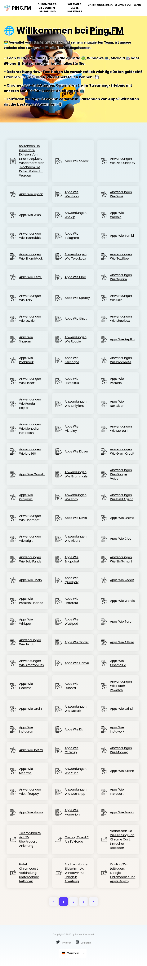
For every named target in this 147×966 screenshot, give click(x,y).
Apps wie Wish (30, 215)
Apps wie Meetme (26, 771)
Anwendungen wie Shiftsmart (121, 559)
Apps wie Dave (76, 518)
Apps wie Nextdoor (117, 403)
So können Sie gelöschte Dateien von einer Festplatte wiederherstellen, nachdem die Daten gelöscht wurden (31, 161)
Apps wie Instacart (117, 791)
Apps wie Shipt (76, 319)
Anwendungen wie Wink (121, 194)
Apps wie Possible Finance (31, 601)
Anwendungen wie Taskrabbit (30, 236)
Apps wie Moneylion (72, 812)
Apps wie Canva (77, 663)
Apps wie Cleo (120, 539)
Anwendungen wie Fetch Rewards (121, 686)
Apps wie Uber (75, 277)
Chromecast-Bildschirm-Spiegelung (48, 7)
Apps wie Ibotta (31, 750)
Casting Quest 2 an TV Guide (77, 839)
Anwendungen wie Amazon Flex (31, 663)
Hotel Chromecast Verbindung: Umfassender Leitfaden (29, 872)
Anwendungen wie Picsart (30, 381)
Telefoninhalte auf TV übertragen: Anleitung (30, 839)
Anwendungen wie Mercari (121, 428)
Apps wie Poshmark (26, 360)
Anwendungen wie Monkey (121, 750)
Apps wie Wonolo (117, 215)
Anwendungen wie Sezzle (30, 318)
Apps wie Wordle (122, 601)
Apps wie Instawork (117, 729)
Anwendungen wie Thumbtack (30, 256)
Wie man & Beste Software (74, 7)
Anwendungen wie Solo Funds (30, 559)
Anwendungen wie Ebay (76, 497)
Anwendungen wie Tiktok (30, 642)
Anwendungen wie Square (121, 277)
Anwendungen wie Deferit (76, 709)
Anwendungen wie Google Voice (121, 474)
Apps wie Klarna (31, 812)
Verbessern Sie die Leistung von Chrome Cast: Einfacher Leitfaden (122, 839)
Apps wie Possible (117, 381)
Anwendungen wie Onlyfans (76, 403)
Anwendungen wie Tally (30, 298)
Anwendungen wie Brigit (30, 538)
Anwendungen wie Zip (76, 215)
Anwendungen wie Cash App (76, 791)
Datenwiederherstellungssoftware (114, 5)
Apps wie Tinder (77, 642)
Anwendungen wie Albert (76, 538)
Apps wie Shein (30, 580)
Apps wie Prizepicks (72, 381)
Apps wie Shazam (26, 339)
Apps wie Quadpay (71, 580)
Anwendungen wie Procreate (121, 360)
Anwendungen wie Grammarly (76, 474)
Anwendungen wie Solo (121, 298)
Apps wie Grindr (122, 709)
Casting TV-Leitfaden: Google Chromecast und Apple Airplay (122, 872)
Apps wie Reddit (122, 580)
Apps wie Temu (30, 277)
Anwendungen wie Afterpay (30, 791)
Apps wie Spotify (77, 298)
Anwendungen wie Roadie (76, 339)
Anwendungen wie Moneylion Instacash (30, 428)
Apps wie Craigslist (26, 497)
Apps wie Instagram (26, 729)
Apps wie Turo (120, 621)
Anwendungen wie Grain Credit (122, 451)
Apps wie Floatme (26, 686)
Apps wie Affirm (122, 642)
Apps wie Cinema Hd (118, 663)
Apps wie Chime (122, 518)
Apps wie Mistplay (71, 428)
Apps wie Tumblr (122, 236)
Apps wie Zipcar (31, 194)
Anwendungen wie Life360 (30, 451)
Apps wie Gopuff (32, 474)
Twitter (66, 942)
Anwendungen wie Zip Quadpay (122, 161)
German (72, 953)
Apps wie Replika (122, 339)
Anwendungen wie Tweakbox (76, 256)
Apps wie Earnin (122, 812)
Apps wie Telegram (72, 236)
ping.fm (20, 8)
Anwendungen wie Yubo (76, 771)
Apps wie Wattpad (71, 621)
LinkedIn (85, 942)
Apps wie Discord (71, 686)
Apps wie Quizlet (77, 161)
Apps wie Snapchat (72, 559)
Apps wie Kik (74, 729)
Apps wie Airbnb (122, 771)
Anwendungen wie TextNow (121, 256)
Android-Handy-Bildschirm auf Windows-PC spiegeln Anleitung (77, 872)
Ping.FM (107, 31)
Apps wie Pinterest (71, 601)
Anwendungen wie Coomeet (30, 518)
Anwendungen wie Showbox (121, 318)
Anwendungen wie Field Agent (121, 497)
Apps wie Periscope (72, 360)
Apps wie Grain (30, 709)
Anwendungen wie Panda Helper (30, 403)
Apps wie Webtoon (72, 194)
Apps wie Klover (76, 451)
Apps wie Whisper (26, 621)
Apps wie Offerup (71, 750)
